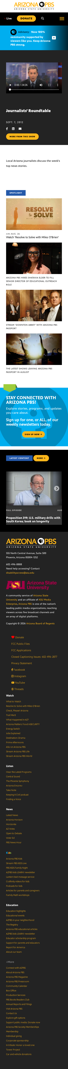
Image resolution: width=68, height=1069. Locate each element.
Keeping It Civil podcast (17, 794)
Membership (12, 1031)
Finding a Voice (13, 799)
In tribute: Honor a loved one (20, 1045)
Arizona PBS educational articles (21, 929)
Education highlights (16, 911)
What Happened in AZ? (17, 719)
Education (12, 905)
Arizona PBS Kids (14, 858)
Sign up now (32, 434)
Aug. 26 (13, 234)
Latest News (12, 815)
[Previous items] (11, 488)
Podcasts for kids (14, 886)
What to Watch (13, 701)
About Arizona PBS (15, 972)
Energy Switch (13, 728)
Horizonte (11, 824)
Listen (9, 766)
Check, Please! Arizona (17, 710)
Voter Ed (10, 838)
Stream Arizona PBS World (19, 756)
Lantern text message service (20, 877)
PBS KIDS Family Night (17, 867)
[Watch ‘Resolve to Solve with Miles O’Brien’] (34, 200)
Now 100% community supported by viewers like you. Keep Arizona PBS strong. (30, 38)
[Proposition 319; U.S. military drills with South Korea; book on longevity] (36, 473)
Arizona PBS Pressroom (17, 981)
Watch (10, 695)
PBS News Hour (13, 842)
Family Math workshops (17, 895)
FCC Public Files (20, 643)
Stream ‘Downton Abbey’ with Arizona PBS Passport (31, 327)
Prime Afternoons (15, 742)
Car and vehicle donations (18, 1054)
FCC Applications (21, 650)
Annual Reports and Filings (19, 1004)
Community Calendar (16, 986)
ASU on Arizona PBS (15, 747)
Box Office (11, 990)
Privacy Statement (21, 663)
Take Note (11, 790)
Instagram (20, 676)
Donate (19, 637)
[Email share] (22, 128)
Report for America (15, 947)
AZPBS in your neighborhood (20, 920)
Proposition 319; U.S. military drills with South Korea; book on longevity (33, 519)
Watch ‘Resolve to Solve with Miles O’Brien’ (32, 237)
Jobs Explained (13, 733)
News (9, 809)
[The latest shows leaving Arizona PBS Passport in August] (34, 335)
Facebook (19, 669)
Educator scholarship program (21, 938)
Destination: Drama (15, 738)
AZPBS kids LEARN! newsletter (20, 872)
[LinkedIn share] (15, 128)
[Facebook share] (8, 128)
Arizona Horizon (14, 819)
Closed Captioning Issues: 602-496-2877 (34, 656)
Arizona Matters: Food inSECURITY (23, 724)
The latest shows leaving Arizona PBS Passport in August (29, 370)
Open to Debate (14, 833)
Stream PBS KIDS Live (16, 863)
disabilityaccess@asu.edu (20, 572)
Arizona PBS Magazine (17, 977)
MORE (40, 458)
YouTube (19, 682)
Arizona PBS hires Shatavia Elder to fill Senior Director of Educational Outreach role (31, 281)
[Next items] (56, 488)
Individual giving (14, 1036)
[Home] (34, 6)
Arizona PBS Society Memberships (22, 1027)
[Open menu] (62, 18)
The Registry (12, 924)
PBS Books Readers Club (17, 999)
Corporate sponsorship (17, 1040)
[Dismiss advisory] (54, 38)
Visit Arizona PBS (14, 1008)
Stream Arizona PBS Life (17, 751)
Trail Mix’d (11, 715)
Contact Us (11, 1013)
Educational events (15, 915)
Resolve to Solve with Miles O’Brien (23, 706)
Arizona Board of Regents (40, 623)
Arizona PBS (25, 603)
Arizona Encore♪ (14, 785)
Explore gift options (15, 1018)
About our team (14, 952)
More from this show (22, 136)
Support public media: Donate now (23, 1022)
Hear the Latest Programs (18, 772)
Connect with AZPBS (16, 968)
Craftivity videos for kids (17, 881)
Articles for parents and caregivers (22, 890)
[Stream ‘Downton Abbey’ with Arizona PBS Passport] (34, 291)
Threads (19, 689)
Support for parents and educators (23, 943)
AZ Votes (10, 829)
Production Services (15, 995)
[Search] (42, 18)
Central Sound (13, 776)
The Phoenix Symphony (17, 781)
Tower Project (13, 1049)
